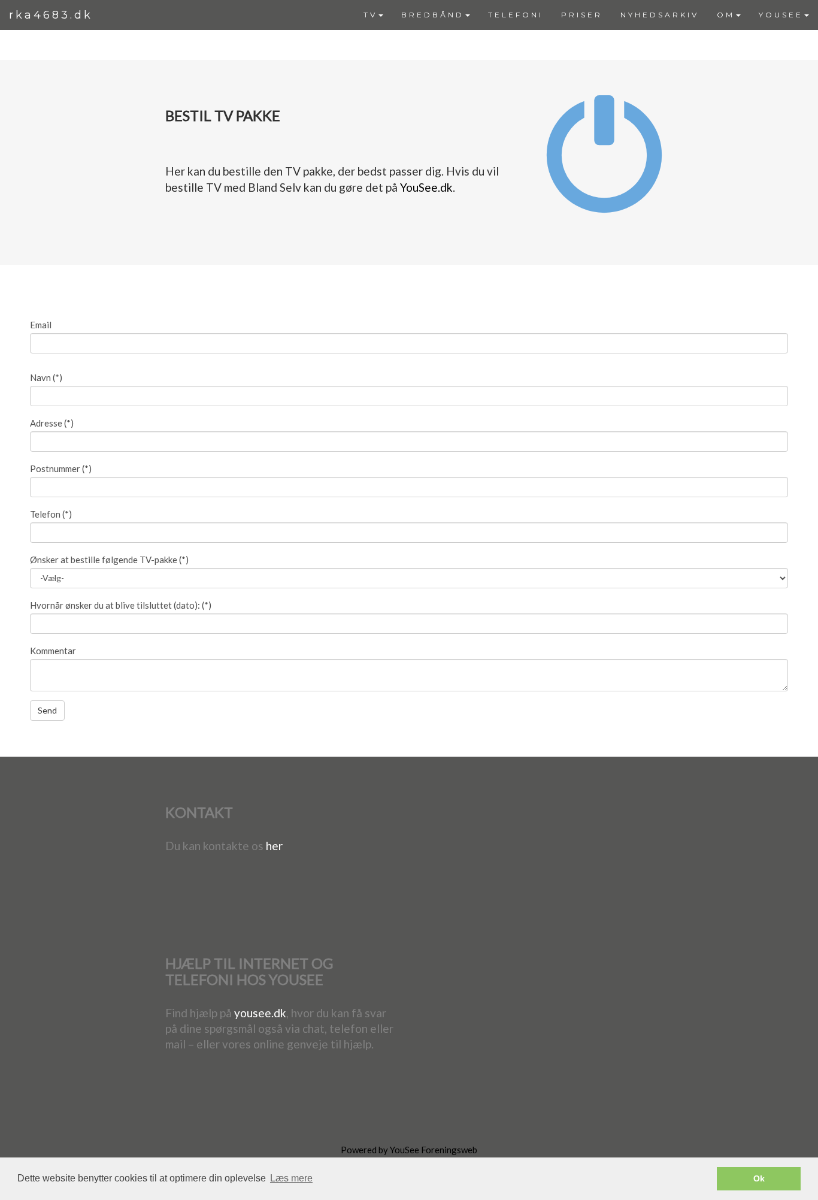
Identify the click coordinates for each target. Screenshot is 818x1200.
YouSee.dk (426, 187)
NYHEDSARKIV (659, 14)
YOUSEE (781, 14)
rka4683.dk (51, 15)
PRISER (581, 14)
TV (370, 14)
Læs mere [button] (291, 1178)
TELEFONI (515, 14)
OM (726, 14)
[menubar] (586, 15)
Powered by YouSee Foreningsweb (409, 1149)
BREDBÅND (432, 14)
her (274, 846)
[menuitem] (373, 15)
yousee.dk (260, 1013)
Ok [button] (759, 1178)
